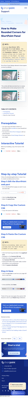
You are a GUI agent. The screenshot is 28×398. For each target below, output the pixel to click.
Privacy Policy (5, 375)
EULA (3, 381)
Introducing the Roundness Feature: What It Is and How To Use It (13, 59)
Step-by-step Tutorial (9, 115)
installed (13, 128)
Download (7, 1)
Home (2, 21)
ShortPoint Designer (15, 131)
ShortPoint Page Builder (7, 23)
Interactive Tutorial (8, 113)
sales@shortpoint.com (10, 371)
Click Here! (7, 227)
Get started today (14, 353)
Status (2, 1)
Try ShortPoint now (14, 4)
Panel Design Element (17, 135)
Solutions (8, 21)
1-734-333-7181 (8, 366)
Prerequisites (6, 111)
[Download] (11, 204)
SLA (3, 378)
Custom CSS (19, 23)
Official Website (15, 1)
